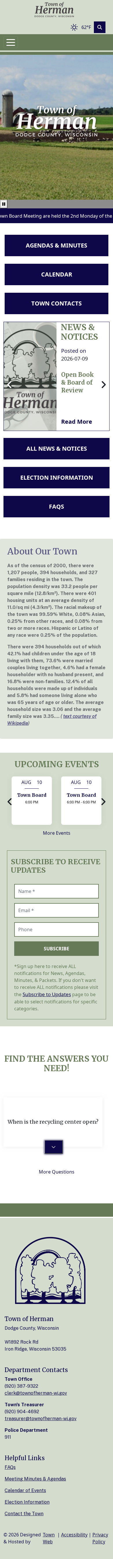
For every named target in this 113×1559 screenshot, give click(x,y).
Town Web (49, 1538)
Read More (76, 421)
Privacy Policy (100, 1538)
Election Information (27, 1502)
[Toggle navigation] (10, 42)
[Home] (54, 10)
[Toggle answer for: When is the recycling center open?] (53, 1147)
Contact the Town (24, 1513)
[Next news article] (103, 385)
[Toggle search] (99, 27)
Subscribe (56, 948)
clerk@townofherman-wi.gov (36, 1393)
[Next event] (103, 802)
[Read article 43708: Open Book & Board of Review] (30, 376)
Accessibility (74, 1534)
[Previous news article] (9, 385)
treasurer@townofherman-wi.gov (40, 1418)
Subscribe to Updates (47, 994)
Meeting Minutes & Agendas (35, 1479)
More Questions (56, 1172)
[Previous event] (10, 802)
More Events (56, 833)
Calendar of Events (25, 1490)
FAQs (10, 1467)
